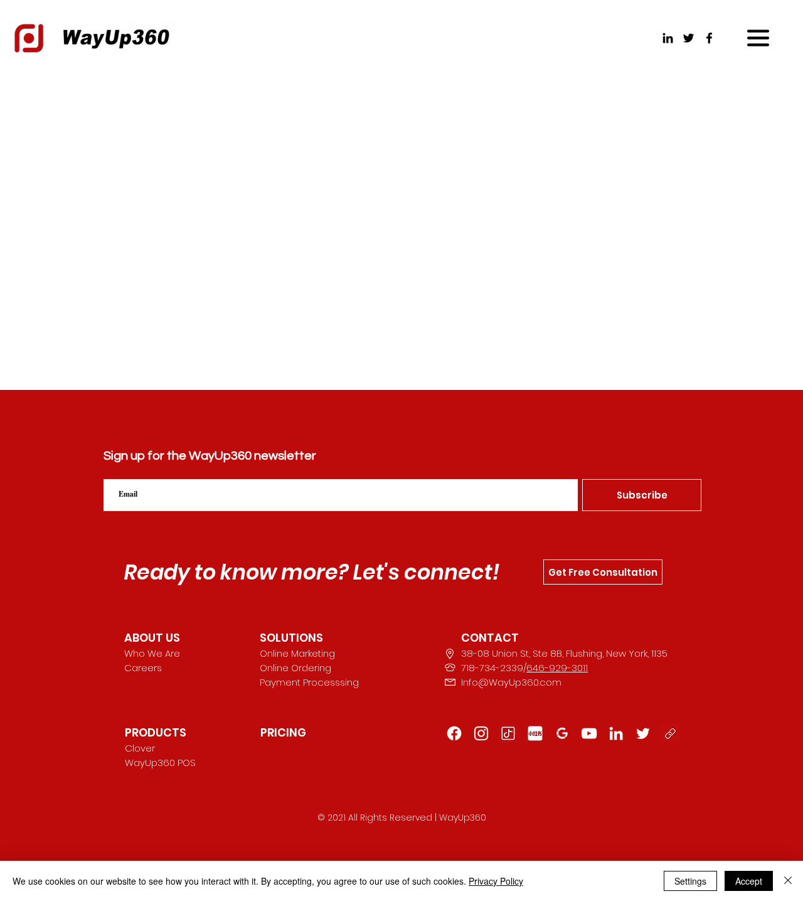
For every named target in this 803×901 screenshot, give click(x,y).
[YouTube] (589, 733)
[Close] (787, 881)
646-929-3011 (557, 667)
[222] (643, 733)
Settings (690, 881)
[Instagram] (481, 733)
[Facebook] (709, 38)
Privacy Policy (496, 881)
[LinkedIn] (668, 38)
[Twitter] (688, 38)
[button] (758, 38)
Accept (748, 881)
